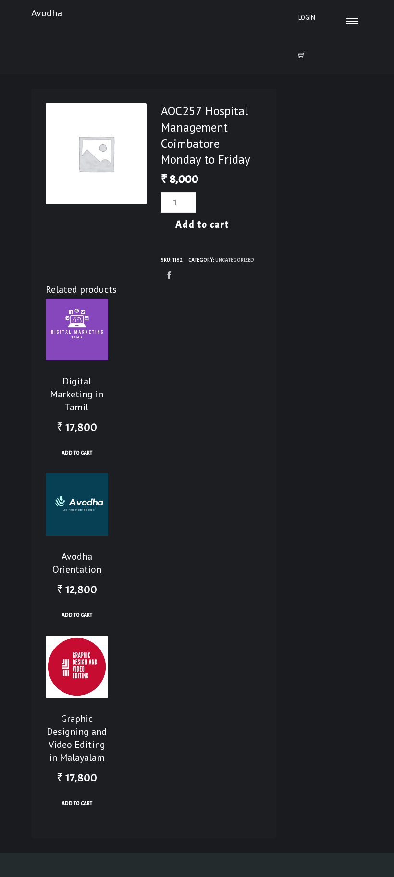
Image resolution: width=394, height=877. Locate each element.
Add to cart (202, 224)
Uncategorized (234, 259)
